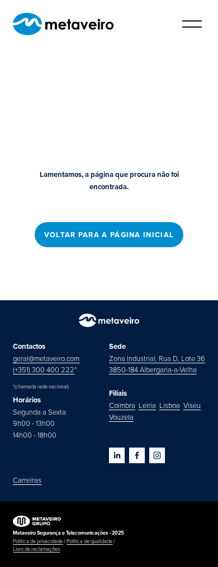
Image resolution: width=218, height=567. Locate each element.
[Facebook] (137, 455)
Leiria (147, 405)
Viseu (192, 405)
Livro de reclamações (36, 548)
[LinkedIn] (117, 455)
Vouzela (121, 417)
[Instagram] (157, 455)
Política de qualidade (89, 541)
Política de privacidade (38, 541)
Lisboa (169, 405)
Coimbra (122, 405)
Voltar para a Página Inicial (109, 234)
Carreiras (27, 480)
